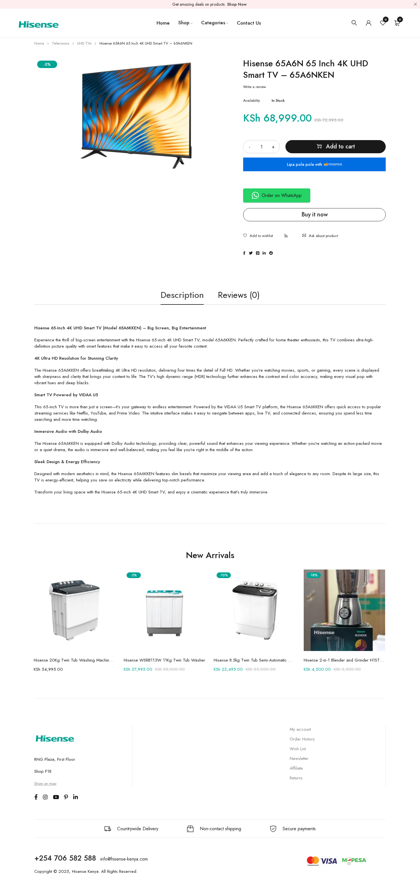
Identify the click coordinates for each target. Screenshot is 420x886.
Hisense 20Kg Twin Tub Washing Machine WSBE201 (74, 660)
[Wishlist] (258, 236)
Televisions (60, 43)
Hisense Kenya (85, 871)
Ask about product (323, 235)
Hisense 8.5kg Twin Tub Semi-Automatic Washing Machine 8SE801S (254, 660)
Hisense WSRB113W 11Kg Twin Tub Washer (164, 660)
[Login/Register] (368, 22)
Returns (296, 778)
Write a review (254, 86)
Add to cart (340, 146)
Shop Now (237, 4)
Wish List (298, 749)
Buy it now (314, 214)
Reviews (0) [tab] (239, 295)
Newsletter (299, 758)
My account (300, 729)
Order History (302, 739)
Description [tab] (182, 295)
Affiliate (296, 768)
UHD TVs (84, 43)
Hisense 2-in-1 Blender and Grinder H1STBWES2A (344, 660)
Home (39, 43)
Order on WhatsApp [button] (282, 195)
